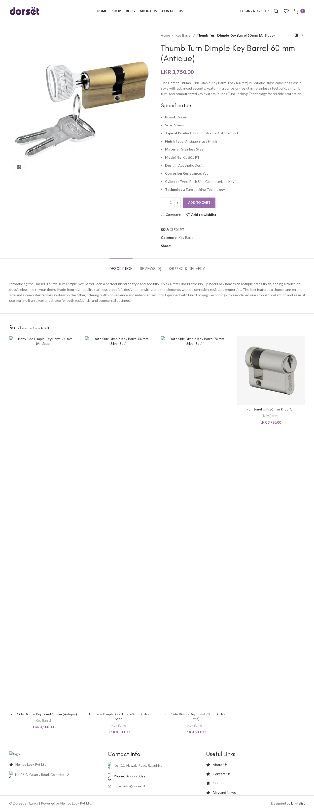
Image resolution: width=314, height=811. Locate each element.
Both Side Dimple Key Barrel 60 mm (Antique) (43, 714)
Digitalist (298, 803)
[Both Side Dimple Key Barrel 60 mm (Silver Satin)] (119, 522)
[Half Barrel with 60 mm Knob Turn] (271, 370)
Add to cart (199, 202)
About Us (220, 764)
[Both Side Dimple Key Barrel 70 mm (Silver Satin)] (195, 522)
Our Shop (220, 783)
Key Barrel (183, 35)
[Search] (276, 11)
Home (165, 35)
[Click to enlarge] (19, 167)
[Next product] (302, 35)
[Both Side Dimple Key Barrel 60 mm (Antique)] (43, 522)
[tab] (121, 266)
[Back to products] (296, 35)
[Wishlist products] (286, 11)
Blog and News (224, 792)
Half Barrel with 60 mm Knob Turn (270, 409)
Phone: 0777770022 (129, 776)
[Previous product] (290, 35)
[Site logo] (24, 10)
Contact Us (222, 774)
